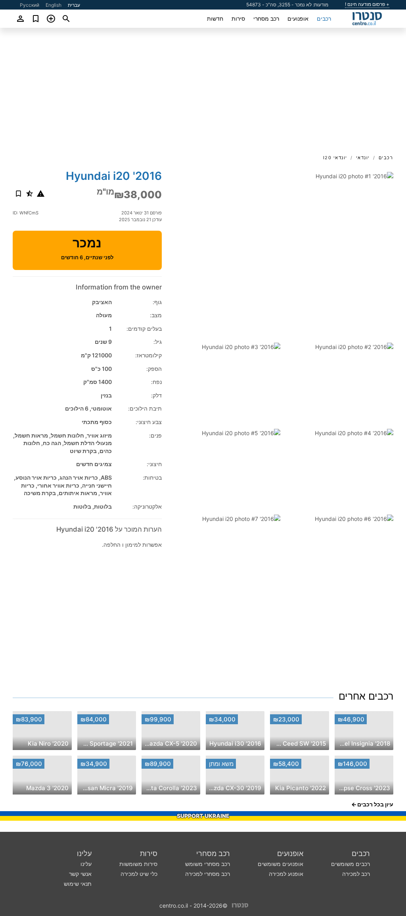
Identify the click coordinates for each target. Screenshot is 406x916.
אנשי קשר (80, 873)
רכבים (324, 18)
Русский (29, 5)
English (53, 5)
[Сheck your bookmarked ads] (36, 18)
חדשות (215, 18)
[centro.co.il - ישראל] (240, 904)
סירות (238, 18)
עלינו (84, 853)
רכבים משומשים (350, 863)
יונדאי (363, 157)
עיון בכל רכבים (375, 804)
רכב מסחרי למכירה (207, 873)
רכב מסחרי (266, 18)
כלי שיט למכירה (139, 873)
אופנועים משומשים (280, 863)
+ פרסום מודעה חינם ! (367, 4)
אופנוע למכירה (286, 873)
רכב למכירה (356, 873)
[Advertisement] (203, 93)
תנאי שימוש (78, 883)
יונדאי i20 (335, 157)
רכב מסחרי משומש (207, 863)
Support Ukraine (203, 815)
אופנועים (297, 18)
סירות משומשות (138, 863)
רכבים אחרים (366, 696)
